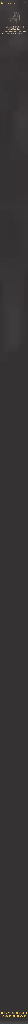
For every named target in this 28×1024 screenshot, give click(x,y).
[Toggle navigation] (25, 3)
